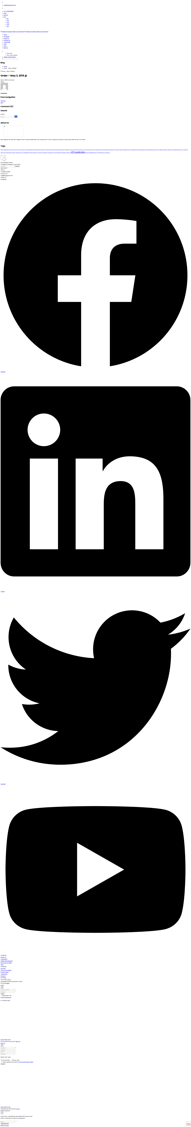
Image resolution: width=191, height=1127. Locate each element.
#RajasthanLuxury (19, 152)
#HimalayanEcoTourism (90, 149)
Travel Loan (4, 974)
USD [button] (5, 17)
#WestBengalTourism (93, 152)
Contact (3, 976)
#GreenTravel (67, 149)
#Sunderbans (50, 152)
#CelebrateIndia (6, 149)
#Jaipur (117, 149)
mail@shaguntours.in (10, 5)
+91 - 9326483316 (8, 11)
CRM (5, 44)
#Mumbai (186, 149)
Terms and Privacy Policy (26, 1062)
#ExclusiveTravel (55, 149)
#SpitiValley (45, 152)
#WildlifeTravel (101, 152)
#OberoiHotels (9, 152)
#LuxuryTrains (156, 149)
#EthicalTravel (48, 149)
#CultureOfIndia (37, 149)
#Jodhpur (121, 149)
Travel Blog (7, 42)
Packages (6, 36)
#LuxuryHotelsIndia (149, 149)
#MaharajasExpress (163, 149)
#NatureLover (3, 152)
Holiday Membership (10, 57)
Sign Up (6, 15)
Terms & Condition (6, 970)
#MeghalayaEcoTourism (179, 149)
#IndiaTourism (112, 149)
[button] (97, 51)
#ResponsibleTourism (34, 152)
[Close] (2, 987)
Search (3, 114)
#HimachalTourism (81, 149)
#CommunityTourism (14, 149)
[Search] (15, 116)
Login (5, 13)
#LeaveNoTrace (134, 149)
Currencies (4, 980)
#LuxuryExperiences (141, 149)
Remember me (6, 995)
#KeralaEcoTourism (127, 149)
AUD (8, 22)
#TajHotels (64, 152)
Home (5, 35)
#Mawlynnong (171, 149)
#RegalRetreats (26, 152)
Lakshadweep (107, 152)
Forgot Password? (6, 997)
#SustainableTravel (57, 152)
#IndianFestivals (105, 149)
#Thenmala (68, 152)
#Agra (2, 149)
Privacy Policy (5, 972)
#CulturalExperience (29, 149)
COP (8, 24)
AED (8, 26)
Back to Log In (5, 1125)
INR (7, 19)
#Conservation (22, 149)
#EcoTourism (42, 149)
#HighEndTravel (74, 149)
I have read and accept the (17, 1062)
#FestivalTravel (62, 149)
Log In (18, 1109)
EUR (8, 21)
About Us (6, 38)
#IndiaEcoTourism (98, 149)
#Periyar (14, 152)
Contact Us (7, 40)
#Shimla (40, 152)
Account (3, 968)
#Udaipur (87, 152)
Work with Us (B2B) (6, 963)
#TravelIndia (78, 152)
